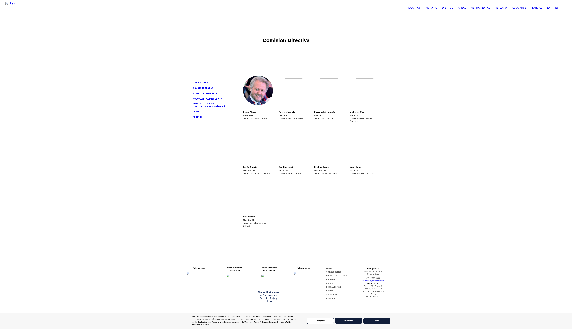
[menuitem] (414, 8)
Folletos (197, 117)
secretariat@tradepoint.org (373, 281)
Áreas (329, 283)
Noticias (536, 8)
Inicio (329, 268)
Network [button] (501, 8)
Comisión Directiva (203, 88)
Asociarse (519, 8)
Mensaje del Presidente (205, 93)
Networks (331, 280)
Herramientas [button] (480, 8)
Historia (330, 291)
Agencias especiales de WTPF (208, 99)
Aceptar (376, 321)
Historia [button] (431, 8)
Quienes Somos (200, 83)
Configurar (320, 321)
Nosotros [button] (414, 8)
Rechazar (348, 321)
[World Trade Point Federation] (11, 8)
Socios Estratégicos (336, 276)
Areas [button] (462, 8)
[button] (565, 8)
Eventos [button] (447, 8)
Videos (196, 111)
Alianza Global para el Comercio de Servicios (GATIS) (209, 105)
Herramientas (333, 287)
